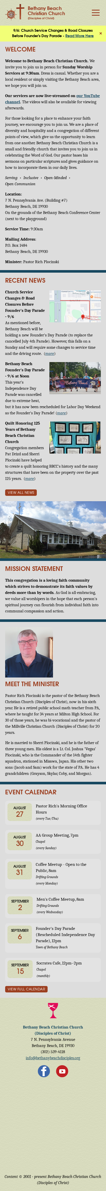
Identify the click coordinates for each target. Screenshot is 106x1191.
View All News (21, 493)
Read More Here (79, 36)
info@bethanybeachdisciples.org (53, 1058)
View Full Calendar (26, 989)
